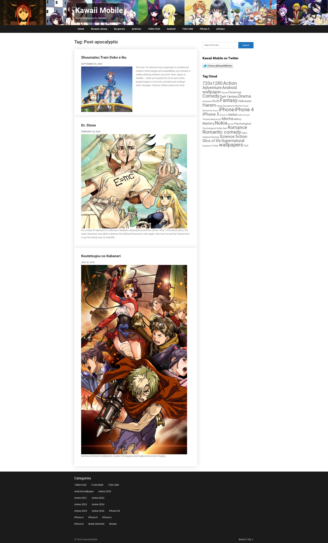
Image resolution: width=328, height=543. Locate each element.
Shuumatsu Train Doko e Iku (103, 57)
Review (113, 523)
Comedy (210, 96)
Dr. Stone (88, 125)
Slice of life (211, 141)
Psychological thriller (212, 128)
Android (171, 29)
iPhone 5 (204, 29)
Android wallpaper (219, 89)
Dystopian (207, 101)
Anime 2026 (98, 511)
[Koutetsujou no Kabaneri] (134, 359)
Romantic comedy (221, 132)
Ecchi (216, 101)
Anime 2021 (80, 498)
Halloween (244, 101)
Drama (244, 96)
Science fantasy (210, 137)
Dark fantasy (229, 96)
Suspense (206, 146)
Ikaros (215, 111)
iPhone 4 (244, 109)
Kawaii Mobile (99, 10)
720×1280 (187, 29)
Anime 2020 (104, 491)
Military (238, 119)
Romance (237, 127)
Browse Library (99, 29)
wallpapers (231, 145)
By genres (119, 29)
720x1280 (212, 83)
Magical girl (215, 119)
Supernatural (232, 140)
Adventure (212, 87)
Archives (136, 29)
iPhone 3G (114, 511)
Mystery (208, 123)
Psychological (242, 123)
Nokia (221, 123)
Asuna (224, 92)
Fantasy (228, 100)
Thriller (215, 145)
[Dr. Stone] (134, 181)
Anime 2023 (80, 504)
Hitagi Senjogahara (225, 106)
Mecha (227, 119)
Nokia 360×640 (96, 523)
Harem (209, 105)
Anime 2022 (98, 498)
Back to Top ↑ (246, 539)
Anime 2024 (98, 504)
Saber (244, 133)
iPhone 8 (79, 523)
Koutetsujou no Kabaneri (101, 256)
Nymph (231, 124)
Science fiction (233, 136)
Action (230, 83)
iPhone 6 (224, 115)
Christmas (234, 92)
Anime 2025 (80, 511)
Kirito (240, 115)
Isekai (232, 114)
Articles (220, 29)
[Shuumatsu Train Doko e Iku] (106, 89)
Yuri (245, 145)
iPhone (226, 109)
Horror (238, 105)
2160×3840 (97, 485)
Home (81, 29)
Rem (225, 128)
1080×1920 (154, 29)
